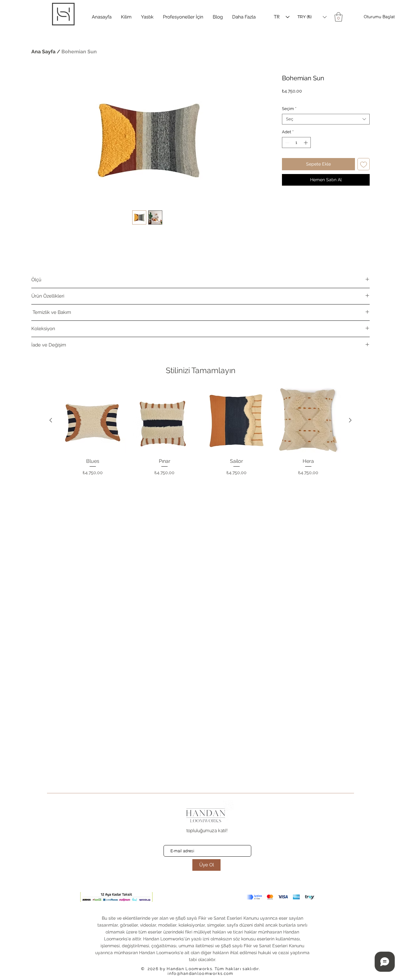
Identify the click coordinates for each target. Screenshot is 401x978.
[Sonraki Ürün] (350, 420)
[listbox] (312, 17)
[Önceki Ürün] (51, 420)
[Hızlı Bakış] (93, 420)
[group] (200, 431)
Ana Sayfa (43, 52)
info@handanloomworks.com (200, 973)
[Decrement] (286, 142)
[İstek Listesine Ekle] (363, 164)
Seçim (289, 108)
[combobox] (326, 119)
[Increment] (306, 142)
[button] (126, 17)
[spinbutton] (296, 142)
